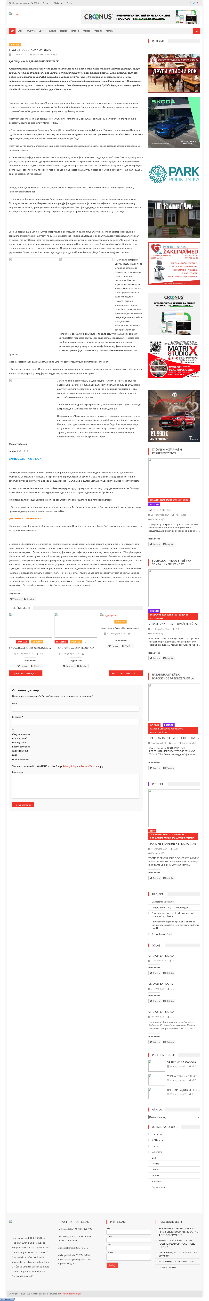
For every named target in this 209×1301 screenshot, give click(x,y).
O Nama (46, 3)
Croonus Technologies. (71, 1293)
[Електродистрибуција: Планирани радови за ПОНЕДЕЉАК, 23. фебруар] (121, 615)
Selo (152, 830)
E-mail (109, 1236)
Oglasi (86, 30)
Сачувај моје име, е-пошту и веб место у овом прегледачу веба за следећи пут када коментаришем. (21, 746)
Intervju (154, 725)
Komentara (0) (50, 54)
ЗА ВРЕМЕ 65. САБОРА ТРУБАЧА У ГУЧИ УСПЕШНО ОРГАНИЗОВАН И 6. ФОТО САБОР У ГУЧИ (179, 1232)
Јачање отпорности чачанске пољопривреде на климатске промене (172, 836)
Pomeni (109, 30)
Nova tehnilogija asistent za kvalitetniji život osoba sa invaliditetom (173, 914)
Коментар (17, 772)
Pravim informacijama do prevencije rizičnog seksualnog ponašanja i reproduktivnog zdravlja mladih (175, 925)
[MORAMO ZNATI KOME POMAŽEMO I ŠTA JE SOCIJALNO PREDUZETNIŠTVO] (174, 588)
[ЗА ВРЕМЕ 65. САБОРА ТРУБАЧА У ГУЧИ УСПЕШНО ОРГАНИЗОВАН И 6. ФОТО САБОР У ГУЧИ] (156, 1066)
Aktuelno (22, 641)
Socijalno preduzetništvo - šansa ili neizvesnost (172, 562)
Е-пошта (17, 717)
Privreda (156, 1169)
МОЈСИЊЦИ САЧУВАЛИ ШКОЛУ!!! (177, 1261)
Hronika (75, 30)
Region (63, 30)
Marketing (58, 3)
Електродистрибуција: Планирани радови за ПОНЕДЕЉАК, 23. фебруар (135, 628)
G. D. (87, 653)
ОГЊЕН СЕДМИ (167, 1267)
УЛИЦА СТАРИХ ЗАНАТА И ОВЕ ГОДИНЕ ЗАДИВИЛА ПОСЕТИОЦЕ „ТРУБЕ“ (177, 1244)
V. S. (42, 653)
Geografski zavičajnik (162, 934)
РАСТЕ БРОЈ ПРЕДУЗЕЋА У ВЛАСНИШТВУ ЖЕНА (127, 673)
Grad (20, 30)
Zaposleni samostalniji (163, 901)
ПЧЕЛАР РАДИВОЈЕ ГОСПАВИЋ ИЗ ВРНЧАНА (178, 1254)
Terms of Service (89, 766)
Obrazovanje (158, 1187)
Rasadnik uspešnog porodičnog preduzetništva (173, 676)
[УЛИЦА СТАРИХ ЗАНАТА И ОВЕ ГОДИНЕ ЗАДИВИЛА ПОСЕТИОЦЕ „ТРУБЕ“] (156, 1079)
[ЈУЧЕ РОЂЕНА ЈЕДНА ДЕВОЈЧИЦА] (76, 625)
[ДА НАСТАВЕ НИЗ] (174, 477)
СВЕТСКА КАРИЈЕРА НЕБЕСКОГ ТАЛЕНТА (175, 738)
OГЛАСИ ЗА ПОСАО (160, 984)
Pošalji (112, 1265)
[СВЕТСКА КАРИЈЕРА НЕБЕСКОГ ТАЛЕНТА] (174, 702)
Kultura (52, 30)
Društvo (30, 30)
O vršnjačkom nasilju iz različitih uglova (171, 907)
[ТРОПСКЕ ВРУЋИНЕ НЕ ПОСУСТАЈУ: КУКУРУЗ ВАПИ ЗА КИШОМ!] (174, 808)
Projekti (98, 30)
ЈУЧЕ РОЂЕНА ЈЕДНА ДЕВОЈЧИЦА (76, 648)
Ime (108, 1229)
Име (15, 703)
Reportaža (157, 1181)
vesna (35, 54)
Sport (42, 30)
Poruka (109, 1252)
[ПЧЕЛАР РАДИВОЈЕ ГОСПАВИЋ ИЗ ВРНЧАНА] (156, 1093)
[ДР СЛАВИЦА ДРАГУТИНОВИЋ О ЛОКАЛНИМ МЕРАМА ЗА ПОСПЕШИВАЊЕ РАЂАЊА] (30, 625)
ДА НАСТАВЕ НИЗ (159, 510)
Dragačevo (157, 1134)
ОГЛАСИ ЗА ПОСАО (161, 956)
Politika (155, 1163)
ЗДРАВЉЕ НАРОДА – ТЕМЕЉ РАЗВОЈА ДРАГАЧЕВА (27, 673)
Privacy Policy (69, 766)
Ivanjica (155, 1146)
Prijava (69, 3)
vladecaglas (181, 514)
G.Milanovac (158, 1140)
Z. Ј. (177, 629)
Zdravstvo (157, 1152)
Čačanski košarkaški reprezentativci (167, 451)
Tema (109, 1244)
